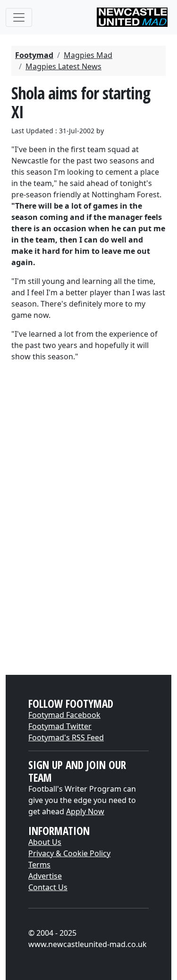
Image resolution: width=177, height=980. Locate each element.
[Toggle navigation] (19, 17)
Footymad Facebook (64, 715)
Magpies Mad (88, 55)
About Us (44, 842)
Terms (39, 864)
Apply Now (85, 811)
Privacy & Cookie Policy (69, 853)
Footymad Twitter (60, 726)
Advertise (45, 876)
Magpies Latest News (63, 66)
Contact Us (47, 887)
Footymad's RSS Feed (66, 737)
